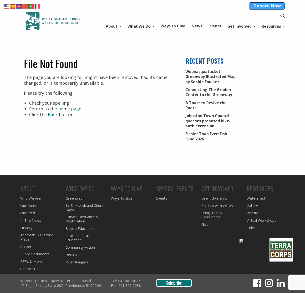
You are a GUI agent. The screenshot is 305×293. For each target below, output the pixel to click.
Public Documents (35, 254)
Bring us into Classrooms (211, 215)
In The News (30, 220)
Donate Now (267, 6)
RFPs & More (31, 261)
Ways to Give (173, 26)
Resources (271, 26)
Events (214, 26)
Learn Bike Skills (214, 198)
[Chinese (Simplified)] (25, 6)
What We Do (139, 26)
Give (204, 224)
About (111, 26)
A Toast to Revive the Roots (206, 105)
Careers (26, 246)
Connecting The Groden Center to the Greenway (208, 92)
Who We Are (30, 198)
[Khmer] (19, 6)
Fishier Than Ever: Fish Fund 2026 (206, 136)
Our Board (28, 205)
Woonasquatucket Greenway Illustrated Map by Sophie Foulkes (210, 76)
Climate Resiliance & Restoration (82, 219)
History (26, 228)
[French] (38, 6)
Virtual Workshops (261, 220)
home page (69, 109)
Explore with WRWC (217, 205)
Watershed (256, 198)
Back (53, 114)
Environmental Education (77, 237)
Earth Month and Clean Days (84, 207)
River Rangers (77, 262)
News (197, 26)
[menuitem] (113, 26)
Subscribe (174, 283)
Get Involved (239, 26)
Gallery (252, 205)
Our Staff (27, 213)
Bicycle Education (80, 228)
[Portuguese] (31, 6)
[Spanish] (13, 6)
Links (251, 228)
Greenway (74, 198)
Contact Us (29, 269)
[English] (7, 6)
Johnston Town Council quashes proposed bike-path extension (208, 121)
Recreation (74, 254)
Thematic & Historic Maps (36, 237)
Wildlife (252, 213)
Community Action (80, 247)
